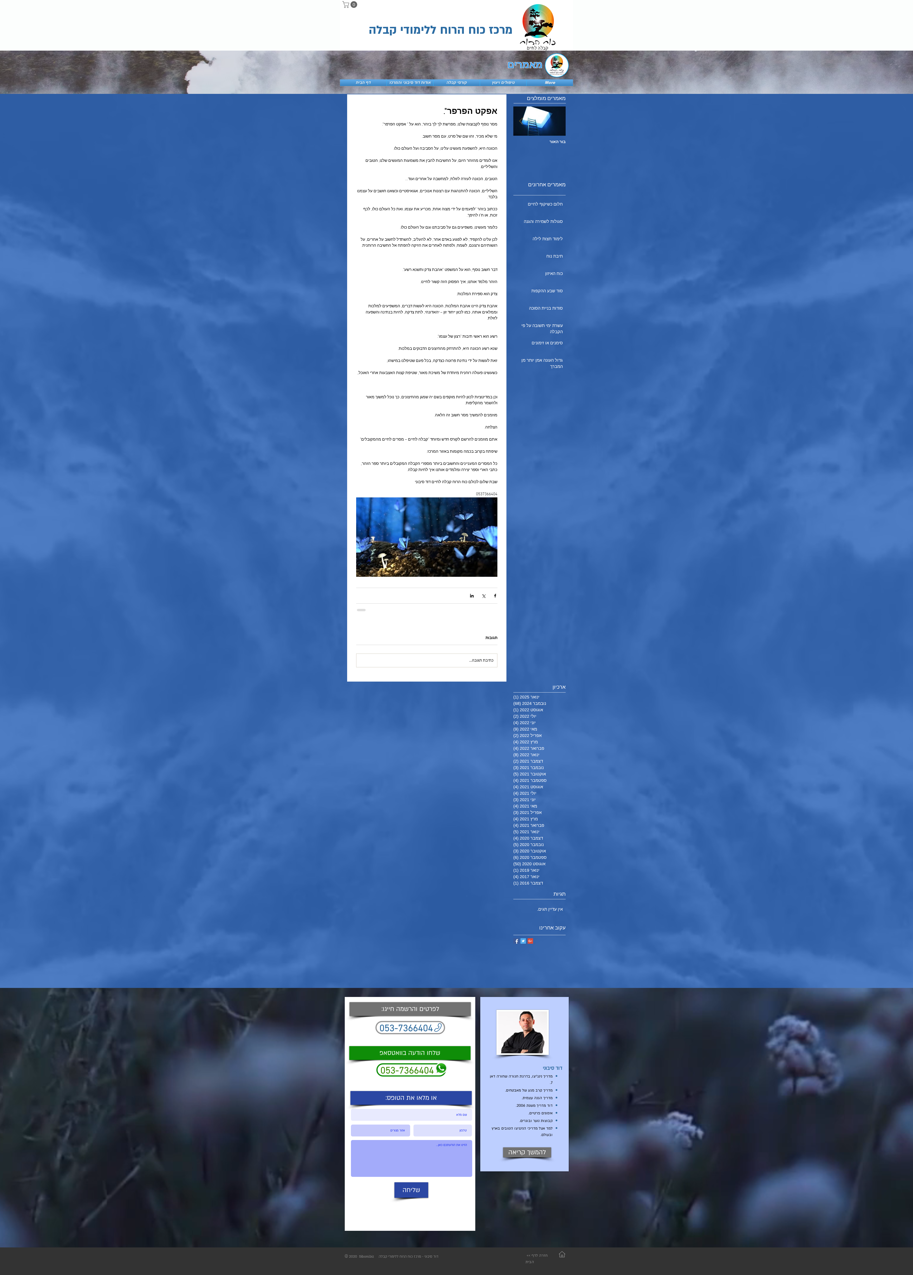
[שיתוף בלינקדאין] (472, 595)
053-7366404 (407, 1070)
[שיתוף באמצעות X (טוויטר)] (483, 595)
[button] (411, 1097)
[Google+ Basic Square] (530, 940)
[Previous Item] (558, 121)
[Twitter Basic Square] (523, 940)
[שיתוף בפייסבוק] (495, 595)
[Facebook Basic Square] (516, 940)
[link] (350, 4)
